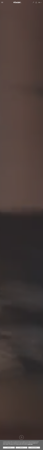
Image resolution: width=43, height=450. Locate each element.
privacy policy (30, 444)
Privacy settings (34, 447)
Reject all (21, 447)
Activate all (9, 447)
